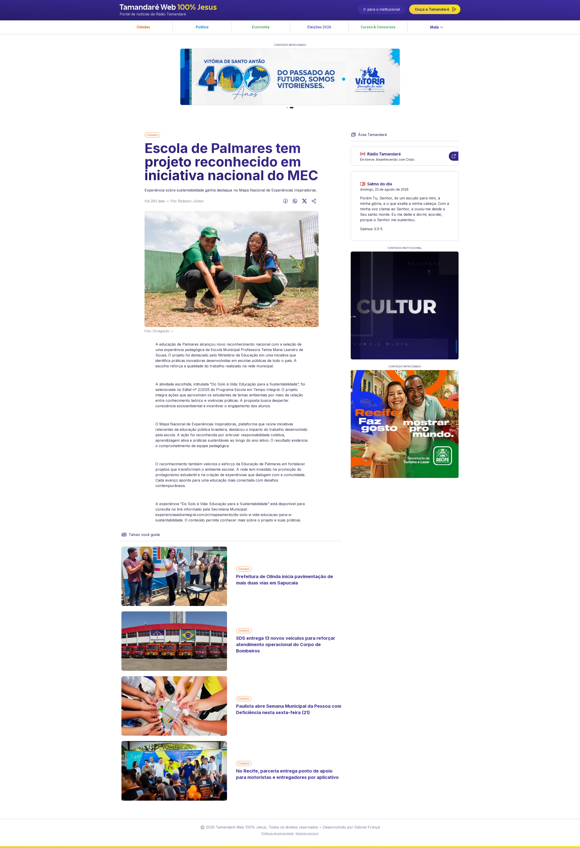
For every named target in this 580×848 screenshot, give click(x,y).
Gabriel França (367, 827)
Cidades (152, 135)
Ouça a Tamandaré (432, 9)
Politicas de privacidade (277, 833)
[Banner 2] (291, 107)
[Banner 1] (287, 107)
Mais (434, 27)
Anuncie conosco (307, 833)
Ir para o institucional (381, 9)
